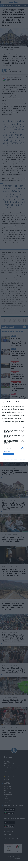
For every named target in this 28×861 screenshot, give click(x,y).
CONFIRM (8, 454)
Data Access (14, 459)
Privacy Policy (22, 459)
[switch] (22, 431)
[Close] (25, 402)
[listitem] (14, 427)
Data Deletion (6, 459)
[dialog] (14, 430)
